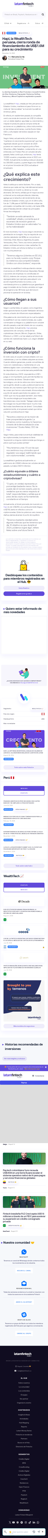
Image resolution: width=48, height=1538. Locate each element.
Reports (24, 1427)
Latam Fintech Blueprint (24, 1515)
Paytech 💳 (20, 855)
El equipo (24, 1395)
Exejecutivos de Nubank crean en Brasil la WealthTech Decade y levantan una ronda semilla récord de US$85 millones (22, 911)
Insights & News (24, 1415)
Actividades (24, 1419)
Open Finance (24, 1487)
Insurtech (24, 1479)
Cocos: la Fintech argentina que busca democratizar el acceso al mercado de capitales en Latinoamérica (23, 939)
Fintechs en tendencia (24, 1435)
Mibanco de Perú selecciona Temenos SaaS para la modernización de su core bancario (22, 817)
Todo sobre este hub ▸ (24, 866)
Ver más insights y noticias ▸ (14, 1059)
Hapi (17, 104)
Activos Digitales (24, 1475)
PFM (24, 1491)
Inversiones (11, 33)
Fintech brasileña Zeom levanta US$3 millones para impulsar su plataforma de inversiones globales (23, 966)
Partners (24, 1439)
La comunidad (24, 1387)
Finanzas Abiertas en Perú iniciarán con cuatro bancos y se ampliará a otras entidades (21, 802)
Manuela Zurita (18, 57)
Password (11, 1110)
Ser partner (24, 1399)
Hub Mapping (24, 1423)
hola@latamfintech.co (29, 682)
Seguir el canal (24, 1271)
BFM (24, 1463)
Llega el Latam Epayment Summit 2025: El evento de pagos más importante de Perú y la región (22, 848)
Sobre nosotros (24, 1383)
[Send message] (38, 1532)
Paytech (24, 1495)
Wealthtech (24, 1503)
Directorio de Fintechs (24, 1447)
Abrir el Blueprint (24, 1302)
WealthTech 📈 (24, 33)
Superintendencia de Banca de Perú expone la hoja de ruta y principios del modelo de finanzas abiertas (23, 832)
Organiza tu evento (24, 1403)
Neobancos (24, 1483)
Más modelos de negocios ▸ (24, 1026)
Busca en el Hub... (24, 1443)
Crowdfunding (24, 1467)
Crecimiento (8, 759)
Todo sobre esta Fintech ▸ (24, 767)
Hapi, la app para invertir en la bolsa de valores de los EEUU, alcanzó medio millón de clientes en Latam (23, 752)
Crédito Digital (24, 1459)
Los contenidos (24, 1391)
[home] (24, 4)
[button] (8, 23)
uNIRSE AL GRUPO (24, 1333)
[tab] (24, 788)
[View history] (34, 1532)
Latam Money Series (24, 1431)
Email (10, 1100)
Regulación (8, 809)
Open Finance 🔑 (21, 809)
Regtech (24, 1499)
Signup (24, 1083)
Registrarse (21, 23)
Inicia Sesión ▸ (24, 588)
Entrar (37, 23)
